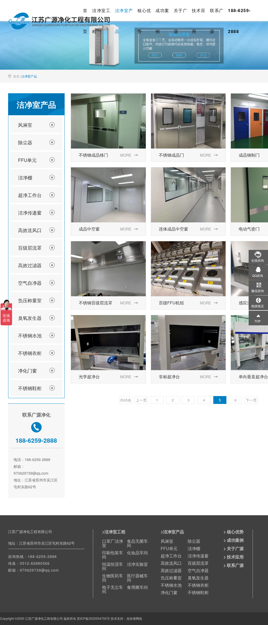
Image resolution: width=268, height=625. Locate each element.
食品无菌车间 (137, 543)
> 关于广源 (234, 548)
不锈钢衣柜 (30, 352)
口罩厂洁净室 (112, 543)
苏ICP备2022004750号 (93, 618)
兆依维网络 (134, 618)
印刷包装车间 (112, 555)
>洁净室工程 (113, 532)
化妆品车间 (137, 553)
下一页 (251, 400)
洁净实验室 (137, 564)
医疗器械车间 (137, 578)
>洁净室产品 (172, 532)
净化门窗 (27, 370)
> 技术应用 (234, 557)
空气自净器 (30, 282)
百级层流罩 (30, 247)
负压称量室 (30, 300)
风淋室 (25, 124)
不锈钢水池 (30, 335)
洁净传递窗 (30, 212)
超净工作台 (30, 194)
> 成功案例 (234, 540)
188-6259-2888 (42, 556)
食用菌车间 (137, 587)
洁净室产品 (29, 76)
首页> (17, 76)
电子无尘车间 (112, 589)
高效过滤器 (30, 265)
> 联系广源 (234, 565)
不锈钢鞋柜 (30, 388)
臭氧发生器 (30, 317)
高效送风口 (30, 230)
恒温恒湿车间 (112, 566)
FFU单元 (27, 159)
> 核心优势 (234, 532)
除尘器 (25, 142)
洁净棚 (25, 177)
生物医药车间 (112, 578)
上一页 (141, 400)
